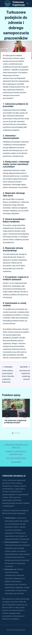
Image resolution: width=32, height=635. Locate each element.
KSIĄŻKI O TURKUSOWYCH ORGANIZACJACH (16, 452)
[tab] (12, 433)
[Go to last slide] (7, 415)
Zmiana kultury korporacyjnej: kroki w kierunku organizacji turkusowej (8, 374)
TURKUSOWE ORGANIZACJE (16, 8)
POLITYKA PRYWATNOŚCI (16, 458)
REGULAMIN (16, 462)
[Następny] (24, 415)
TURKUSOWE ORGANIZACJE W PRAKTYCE (16, 446)
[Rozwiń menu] (27, 3)
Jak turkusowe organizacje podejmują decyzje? (24, 373)
